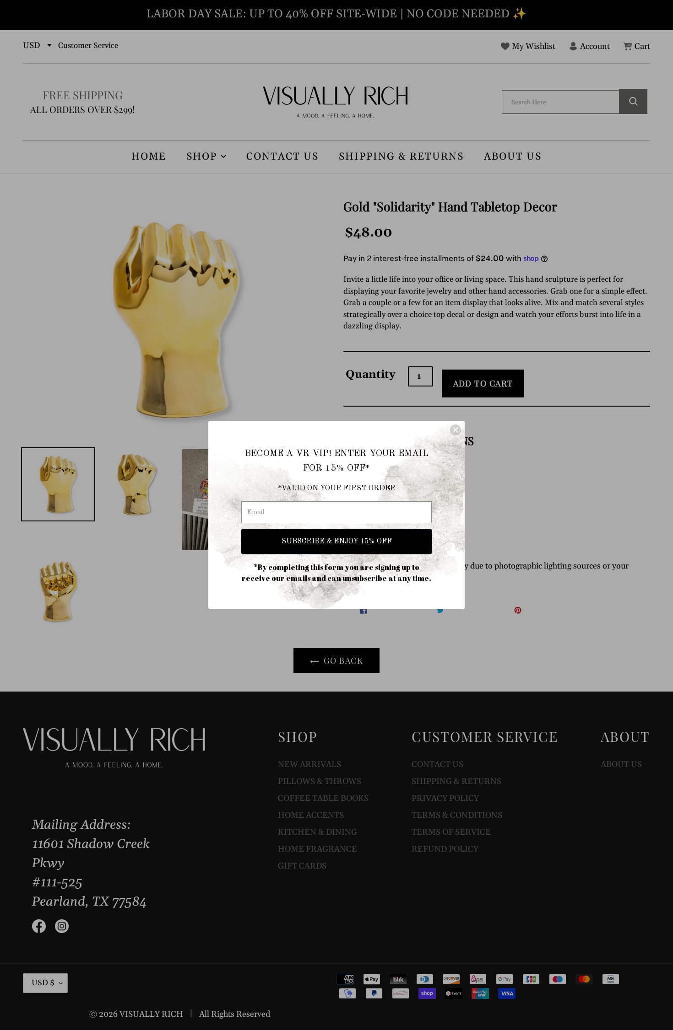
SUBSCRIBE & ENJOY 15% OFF (337, 541)
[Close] (455, 429)
